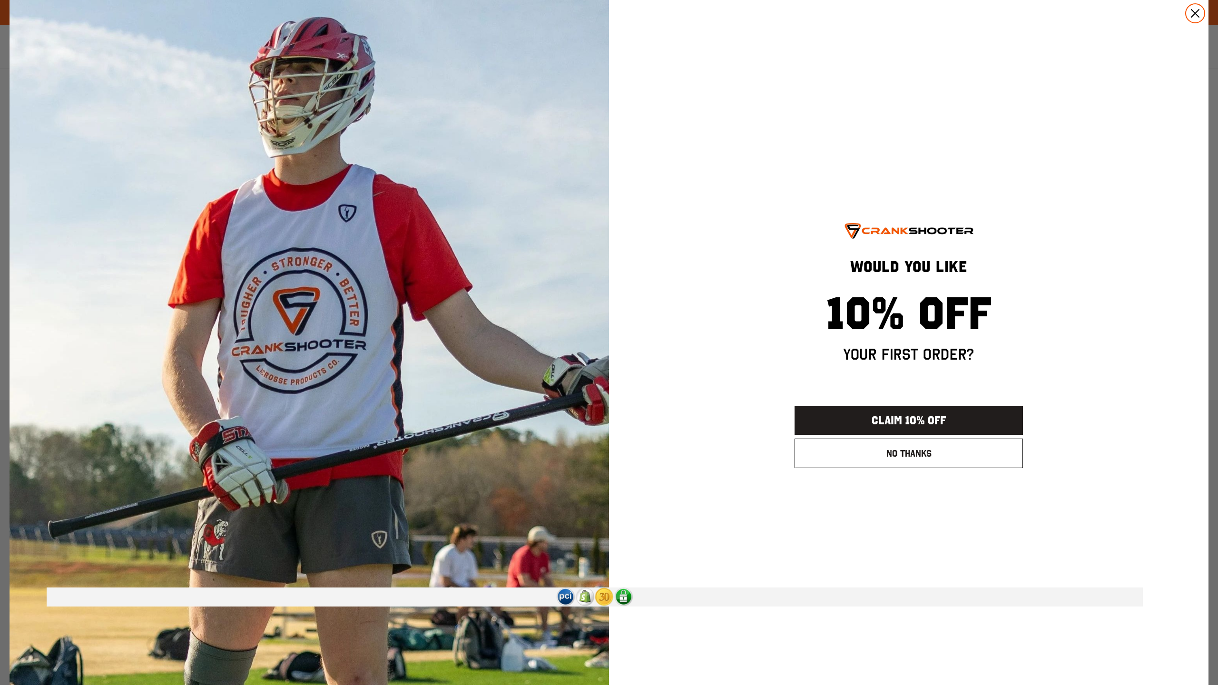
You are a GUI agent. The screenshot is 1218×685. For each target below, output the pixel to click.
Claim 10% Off (909, 420)
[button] (565, 597)
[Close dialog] (1195, 13)
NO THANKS (909, 453)
